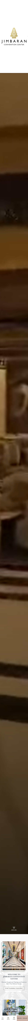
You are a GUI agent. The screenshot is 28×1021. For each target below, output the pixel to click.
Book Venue (22, 1018)
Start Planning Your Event (14, 988)
